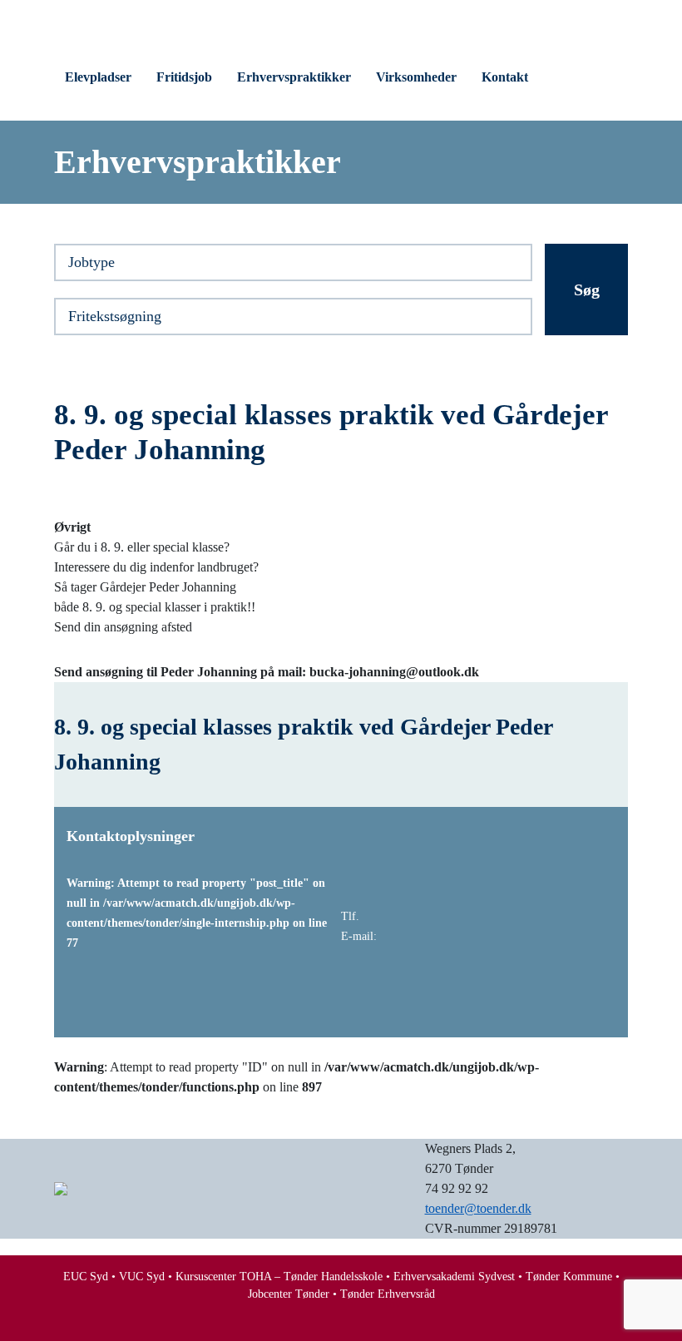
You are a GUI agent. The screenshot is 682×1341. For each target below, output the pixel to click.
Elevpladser (98, 77)
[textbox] (293, 264)
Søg (587, 289)
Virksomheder (416, 77)
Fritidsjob (184, 77)
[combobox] (293, 262)
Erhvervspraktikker (294, 77)
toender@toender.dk (478, 1208)
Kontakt (505, 77)
